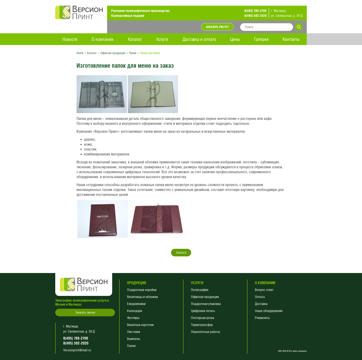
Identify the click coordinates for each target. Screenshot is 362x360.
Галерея (261, 39)
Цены (235, 39)
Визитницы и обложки (142, 297)
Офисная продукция (205, 297)
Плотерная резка (202, 318)
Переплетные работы (205, 332)
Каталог (135, 39)
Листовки (133, 332)
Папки (131, 346)
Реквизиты (262, 318)
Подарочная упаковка (206, 304)
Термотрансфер (202, 325)
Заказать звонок (85, 312)
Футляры (133, 318)
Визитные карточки (140, 325)
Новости (69, 39)
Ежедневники (136, 304)
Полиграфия (199, 290)
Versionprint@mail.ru (77, 350)
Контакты (291, 39)
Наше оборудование (269, 311)
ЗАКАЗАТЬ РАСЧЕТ (217, 27)
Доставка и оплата (199, 39)
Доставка (261, 304)
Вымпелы (133, 339)
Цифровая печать (203, 311)
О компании (103, 39)
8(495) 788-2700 (255, 11)
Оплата (260, 297)
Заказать (181, 252)
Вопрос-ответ (264, 290)
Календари (134, 311)
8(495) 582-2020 (255, 16)
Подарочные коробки (141, 290)
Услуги (162, 39)
